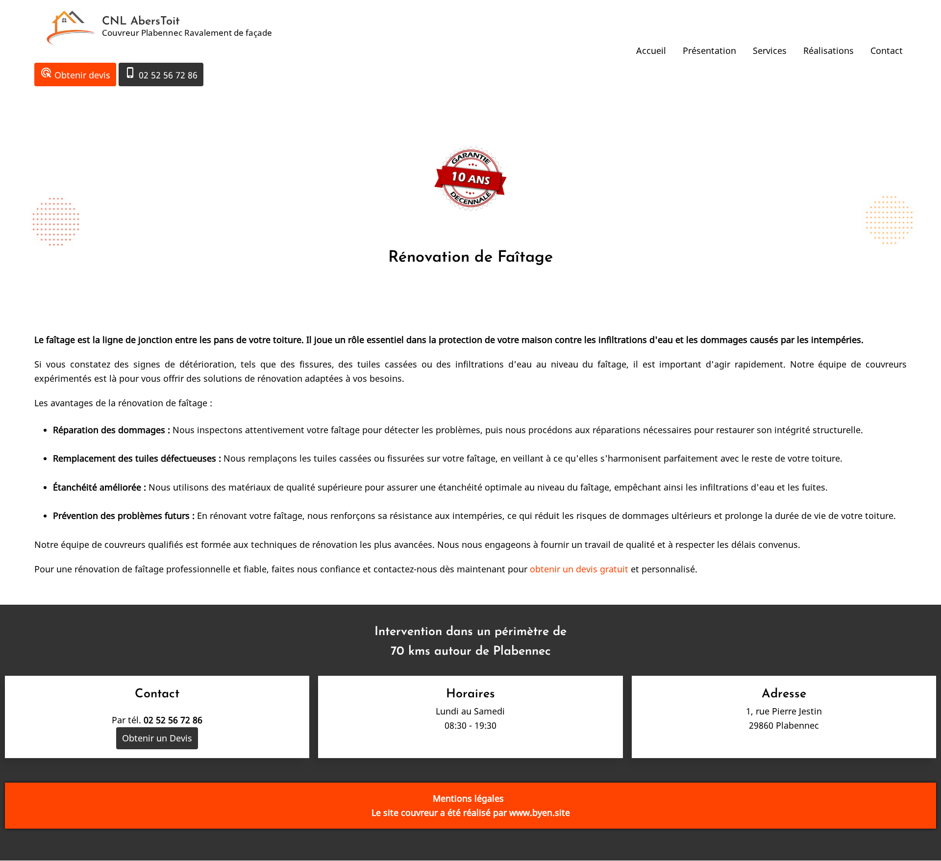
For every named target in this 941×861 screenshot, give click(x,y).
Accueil (651, 50)
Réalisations (828, 50)
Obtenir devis (75, 74)
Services (770, 50)
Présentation (709, 50)
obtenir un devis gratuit (580, 569)
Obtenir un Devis (157, 738)
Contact (886, 50)
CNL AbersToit (141, 21)
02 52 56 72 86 (161, 74)
